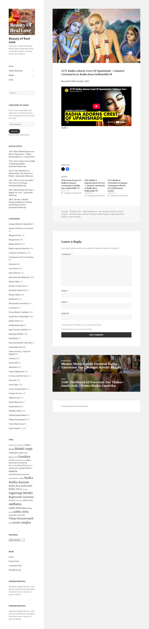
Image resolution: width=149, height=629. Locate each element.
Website (65, 313)
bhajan (27, 445)
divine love (13, 457)
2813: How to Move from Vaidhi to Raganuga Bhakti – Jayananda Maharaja (22, 164)
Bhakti (11, 75)
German (12, 460)
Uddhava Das (14, 398)
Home (11, 66)
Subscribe (14, 131)
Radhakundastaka (16, 325)
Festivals (12, 264)
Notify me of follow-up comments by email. (82, 325)
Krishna (25, 465)
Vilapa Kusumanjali (17, 419)
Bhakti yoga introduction (19, 248)
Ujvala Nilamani (15, 402)
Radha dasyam (19, 482)
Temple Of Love (15, 393)
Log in (11, 557)
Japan (28, 460)
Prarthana (13, 308)
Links (11, 79)
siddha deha (21, 511)
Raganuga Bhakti (16, 334)
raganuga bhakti (21, 493)
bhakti (11, 449)
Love (31, 465)
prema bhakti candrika (16, 478)
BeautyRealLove (90, 211)
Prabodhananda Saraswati (19, 474)
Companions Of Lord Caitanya (21, 257)
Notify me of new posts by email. (77, 329)
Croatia (20, 453)
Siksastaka (13, 367)
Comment (67, 254)
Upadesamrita (15, 406)
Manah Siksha (14, 294)
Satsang (12, 358)
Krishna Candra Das (17, 286)
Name (64, 291)
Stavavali (12, 380)
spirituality (13, 515)
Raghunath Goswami (21, 497)
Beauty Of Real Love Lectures (21, 228)
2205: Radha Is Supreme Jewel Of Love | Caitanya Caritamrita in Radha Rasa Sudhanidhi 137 (95, 185)
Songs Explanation (16, 371)
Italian (24, 460)
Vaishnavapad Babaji (17, 415)
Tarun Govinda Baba (17, 389)
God (16, 460)
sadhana (15, 504)
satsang (29, 508)
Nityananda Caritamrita (19, 303)
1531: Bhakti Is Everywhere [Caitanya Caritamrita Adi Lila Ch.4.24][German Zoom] (117, 185)
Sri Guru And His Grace (18, 376)
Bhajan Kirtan (14, 244)
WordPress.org (15, 570)
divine (26, 453)
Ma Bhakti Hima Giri (17, 290)
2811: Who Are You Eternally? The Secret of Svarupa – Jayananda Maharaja (21, 183)
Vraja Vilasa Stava (16, 424)
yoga (10, 523)
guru (20, 460)
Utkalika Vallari (15, 411)
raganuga (25, 489)
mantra (13, 471)
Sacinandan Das (15, 347)
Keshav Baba (14, 281)
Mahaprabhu (13, 468)
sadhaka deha (27, 500)
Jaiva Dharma (14, 273)
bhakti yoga (23, 448)
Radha (28, 478)
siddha (11, 512)
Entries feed (14, 561)
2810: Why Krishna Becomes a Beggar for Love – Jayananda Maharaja (21, 192)
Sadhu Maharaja (15, 71)
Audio (65, 211)
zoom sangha (21, 522)
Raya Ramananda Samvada (20, 343)
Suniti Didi (13, 384)
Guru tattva (13, 268)
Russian (12, 500)
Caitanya (13, 452)
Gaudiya (24, 456)
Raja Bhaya (13, 338)
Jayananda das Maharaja (19, 277)
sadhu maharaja (17, 507)
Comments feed (15, 565)
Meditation (13, 299)
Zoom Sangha (14, 428)
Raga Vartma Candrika (18, 329)
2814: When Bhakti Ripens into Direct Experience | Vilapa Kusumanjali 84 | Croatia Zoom (22, 154)
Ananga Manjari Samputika (20, 224)
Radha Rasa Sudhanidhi (18, 316)
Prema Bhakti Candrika (18, 312)
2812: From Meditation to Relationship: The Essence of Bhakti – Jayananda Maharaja (21, 173)
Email (65, 302)
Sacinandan (18, 500)
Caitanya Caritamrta (17, 253)
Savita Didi (13, 363)
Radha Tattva (14, 321)
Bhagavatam (14, 239)
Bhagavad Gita (15, 235)
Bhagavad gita (13, 445)
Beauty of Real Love (19, 40)
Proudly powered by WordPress (74, 406)
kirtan (19, 465)
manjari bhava (25, 468)
